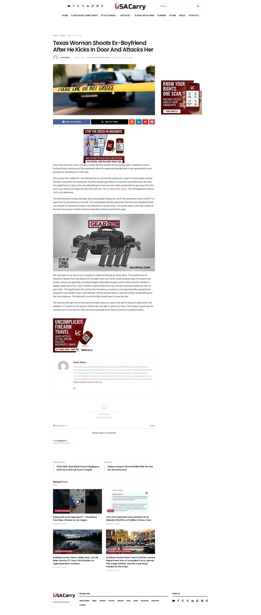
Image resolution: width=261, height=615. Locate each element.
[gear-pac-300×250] (181, 57)
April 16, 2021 (79, 57)
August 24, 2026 (113, 570)
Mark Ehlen (65, 57)
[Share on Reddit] (132, 121)
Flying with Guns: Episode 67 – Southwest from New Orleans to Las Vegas (75, 518)
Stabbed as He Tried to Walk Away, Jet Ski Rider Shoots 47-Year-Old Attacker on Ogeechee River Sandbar (75, 560)
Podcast (120, 600)
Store (129, 600)
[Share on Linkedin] (139, 121)
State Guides (84, 600)
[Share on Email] (152, 121)
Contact (193, 15)
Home (65, 15)
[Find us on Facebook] (73, 6)
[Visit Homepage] (130, 6)
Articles (62, 35)
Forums (111, 600)
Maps (94, 600)
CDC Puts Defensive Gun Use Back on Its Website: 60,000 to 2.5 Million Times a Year (128, 518)
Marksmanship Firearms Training (88, 382)
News (110, 511)
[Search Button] (198, 6)
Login (152, 425)
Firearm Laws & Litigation (119, 551)
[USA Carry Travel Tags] (104, 146)
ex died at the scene (117, 189)
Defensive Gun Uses (74, 35)
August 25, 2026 (60, 524)
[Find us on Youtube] (69, 6)
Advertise (155, 600)
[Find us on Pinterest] (97, 6)
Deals (136, 600)
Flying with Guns (62, 511)
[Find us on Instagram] (78, 6)
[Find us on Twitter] (83, 6)
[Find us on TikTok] (93, 6)
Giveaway (145, 600)
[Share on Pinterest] (145, 121)
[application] (104, 242)
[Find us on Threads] (102, 6)
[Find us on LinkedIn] (88, 6)
